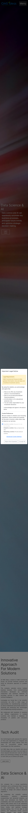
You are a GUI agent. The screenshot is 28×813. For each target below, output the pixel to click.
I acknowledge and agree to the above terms (15, 408)
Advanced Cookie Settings (14, 436)
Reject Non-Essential (11, 441)
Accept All (22, 441)
